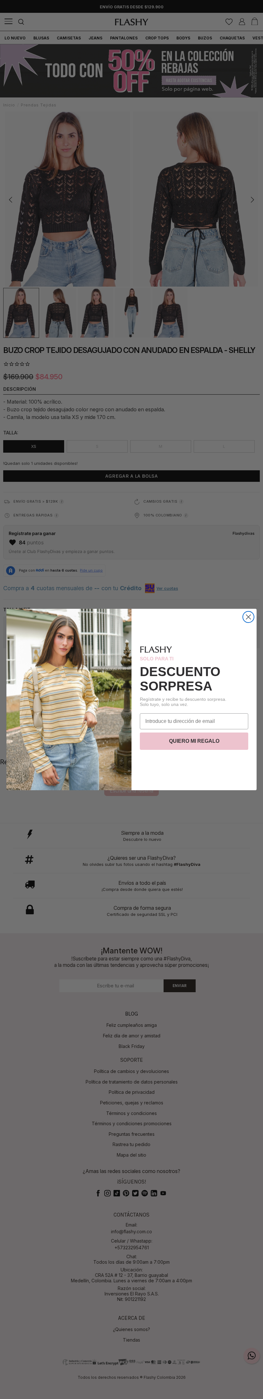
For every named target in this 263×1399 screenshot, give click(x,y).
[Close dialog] (248, 617)
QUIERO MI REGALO (194, 741)
